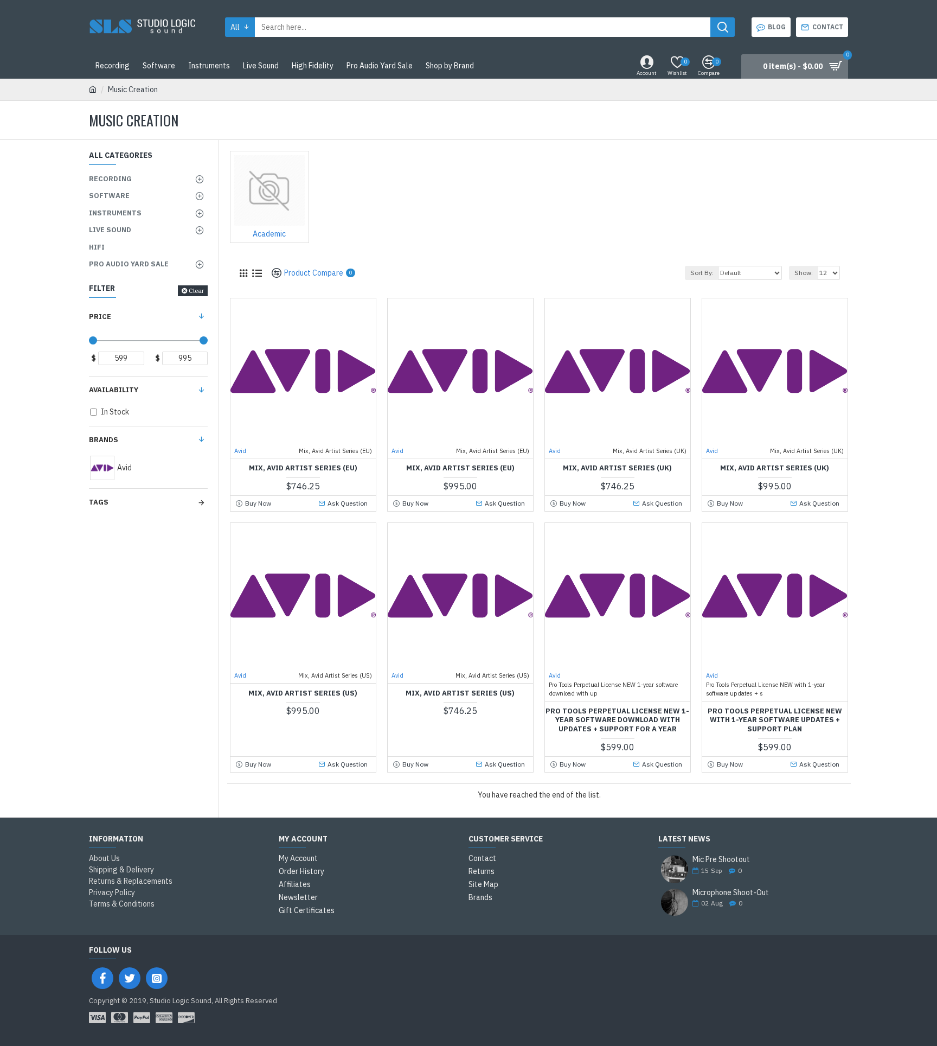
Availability (113, 389)
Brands (103, 439)
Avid (240, 451)
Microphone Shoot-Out (730, 893)
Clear (196, 290)
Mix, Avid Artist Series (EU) (303, 468)
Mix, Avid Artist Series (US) (302, 693)
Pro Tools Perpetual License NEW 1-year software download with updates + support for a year (617, 720)
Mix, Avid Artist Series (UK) (617, 468)
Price (100, 316)
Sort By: (702, 273)
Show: (803, 273)
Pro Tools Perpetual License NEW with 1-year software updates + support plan (775, 720)
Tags (98, 502)
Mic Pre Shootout (721, 860)
